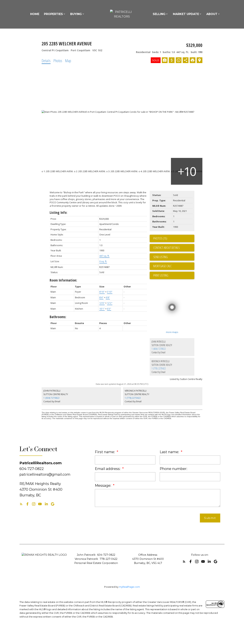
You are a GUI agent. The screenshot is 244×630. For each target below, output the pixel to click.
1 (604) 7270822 (158, 348)
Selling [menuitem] (159, 14)
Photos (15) (160, 238)
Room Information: (63, 280)
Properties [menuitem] (53, 14)
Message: (103, 485)
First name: (105, 452)
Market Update (186, 14)
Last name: (170, 452)
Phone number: (173, 469)
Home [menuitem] (34, 14)
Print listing (160, 275)
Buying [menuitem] (76, 14)
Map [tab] (68, 60)
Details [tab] (46, 60)
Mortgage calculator (173, 266)
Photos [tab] (57, 60)
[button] (21, 504)
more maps (172, 332)
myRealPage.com (129, 587)
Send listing (160, 257)
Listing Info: (58, 212)
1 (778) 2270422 (158, 368)
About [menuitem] (211, 14)
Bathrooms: (58, 316)
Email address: (108, 469)
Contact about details (166, 247)
